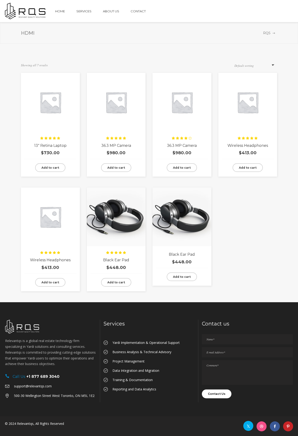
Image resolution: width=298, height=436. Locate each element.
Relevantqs (25, 423)
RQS (267, 33)
